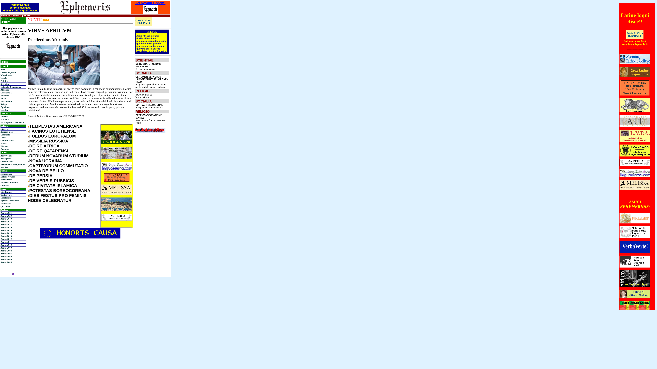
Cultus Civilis (7, 140)
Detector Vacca (8, 176)
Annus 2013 (6, 236)
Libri (3, 137)
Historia (5, 129)
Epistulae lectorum (10, 200)
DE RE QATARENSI (48, 150)
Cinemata (5, 134)
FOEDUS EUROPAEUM (52, 136)
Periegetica (6, 158)
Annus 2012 (6, 239)
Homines (5, 95)
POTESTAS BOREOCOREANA (59, 190)
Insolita (4, 110)
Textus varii (6, 195)
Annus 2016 (6, 227)
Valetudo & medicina (11, 87)
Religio (4, 104)
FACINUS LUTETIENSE (52, 131)
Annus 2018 (6, 221)
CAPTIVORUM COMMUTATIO (58, 165)
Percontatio (6, 101)
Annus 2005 (6, 259)
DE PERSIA (41, 175)
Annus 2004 (6, 262)
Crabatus (5, 185)
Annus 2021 (6, 213)
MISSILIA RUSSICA (48, 141)
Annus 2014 (6, 233)
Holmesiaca (6, 174)
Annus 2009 (6, 248)
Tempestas (6, 203)
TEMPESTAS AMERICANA (55, 126)
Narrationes (6, 179)
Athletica (5, 89)
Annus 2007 (6, 253)
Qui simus (5, 206)
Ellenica (5, 146)
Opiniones (5, 107)
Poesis (4, 143)
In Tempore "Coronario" (13, 122)
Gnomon (5, 149)
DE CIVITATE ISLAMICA (53, 185)
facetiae (4, 167)
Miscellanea (6, 75)
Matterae (5, 119)
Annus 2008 (6, 250)
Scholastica (6, 197)
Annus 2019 (6, 218)
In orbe (4, 78)
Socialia (4, 98)
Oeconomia (6, 92)
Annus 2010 (6, 245)
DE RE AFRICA (44, 146)
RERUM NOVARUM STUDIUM (59, 155)
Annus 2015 (6, 230)
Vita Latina (6, 192)
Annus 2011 (6, 242)
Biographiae (7, 132)
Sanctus (4, 116)
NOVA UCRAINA (45, 160)
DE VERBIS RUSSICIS (51, 180)
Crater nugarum (8, 72)
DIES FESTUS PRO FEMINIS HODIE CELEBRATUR (57, 198)
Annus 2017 (6, 224)
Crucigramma (7, 161)
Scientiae (5, 84)
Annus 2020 (6, 216)
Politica (4, 81)
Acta (3, 69)
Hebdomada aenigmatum (13, 164)
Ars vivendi (6, 155)
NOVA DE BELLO (46, 170)
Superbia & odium (9, 182)
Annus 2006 (6, 256)
